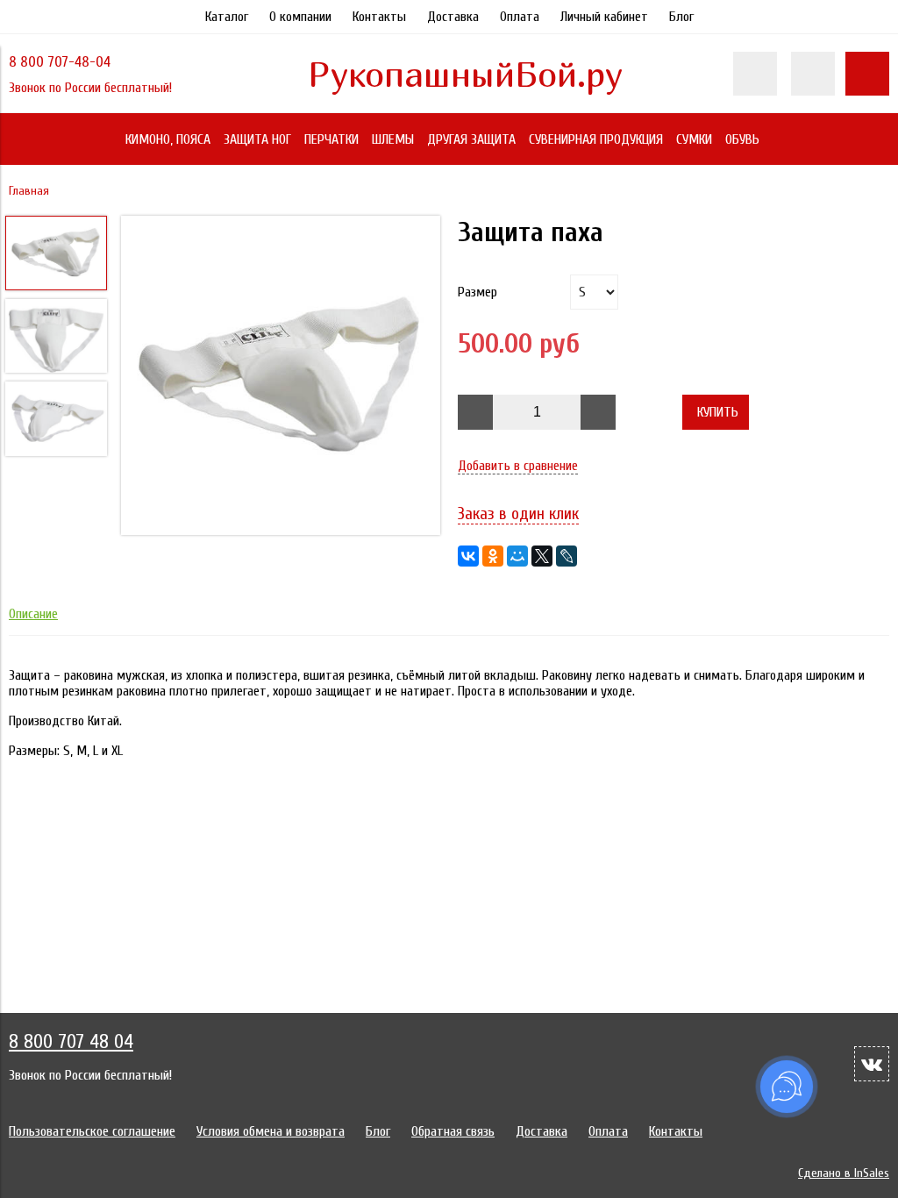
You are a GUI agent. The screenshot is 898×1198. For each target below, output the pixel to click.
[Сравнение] (813, 74)
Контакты (379, 17)
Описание (33, 614)
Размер (477, 292)
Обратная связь (453, 1131)
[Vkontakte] (871, 1063)
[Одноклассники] (492, 556)
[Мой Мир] (517, 556)
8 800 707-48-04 (59, 62)
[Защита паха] (280, 377)
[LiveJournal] (566, 556)
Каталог (226, 17)
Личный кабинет (604, 17)
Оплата (519, 17)
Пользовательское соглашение (92, 1131)
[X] (541, 556)
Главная (29, 190)
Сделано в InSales (843, 1173)
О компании (300, 17)
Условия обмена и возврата (270, 1131)
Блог (681, 17)
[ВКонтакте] (468, 556)
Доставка (453, 17)
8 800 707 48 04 (71, 1041)
